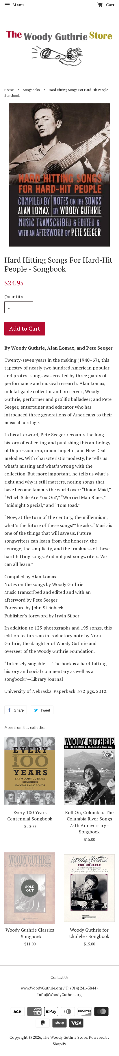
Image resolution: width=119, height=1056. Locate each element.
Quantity (13, 296)
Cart (110, 4)
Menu (17, 4)
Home (9, 90)
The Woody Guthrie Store (65, 1037)
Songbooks (31, 90)
